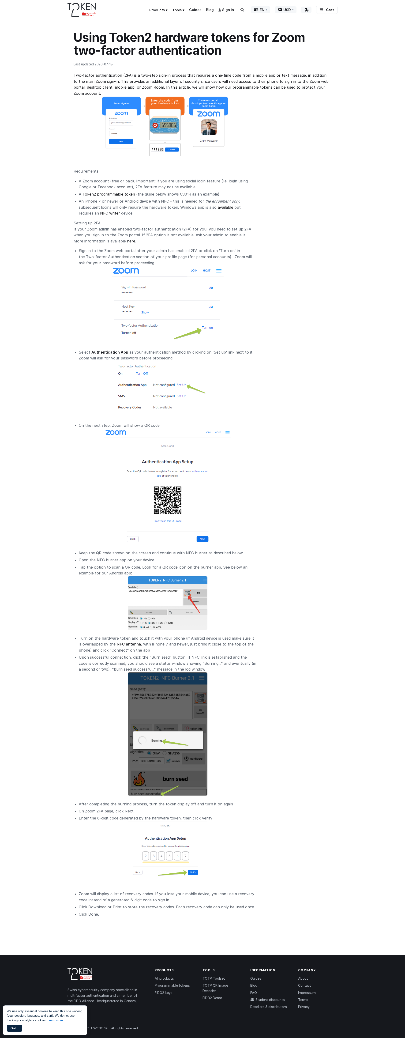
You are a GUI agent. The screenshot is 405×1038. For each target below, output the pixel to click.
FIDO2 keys (163, 993)
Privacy (304, 1007)
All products (164, 978)
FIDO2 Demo (212, 998)
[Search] (242, 10)
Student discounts (270, 1000)
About (303, 978)
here (131, 241)
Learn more (55, 1020)
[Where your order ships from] (306, 10)
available (225, 207)
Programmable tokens (172, 985)
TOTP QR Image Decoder (215, 988)
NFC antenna (129, 644)
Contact (304, 985)
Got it (15, 1028)
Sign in (228, 10)
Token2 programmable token (108, 194)
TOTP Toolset (213, 978)
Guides (195, 10)
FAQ (253, 993)
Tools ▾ (178, 10)
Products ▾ (158, 10)
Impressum (307, 993)
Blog (210, 10)
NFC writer (110, 213)
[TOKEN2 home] (82, 10)
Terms (303, 1000)
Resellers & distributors (268, 1007)
